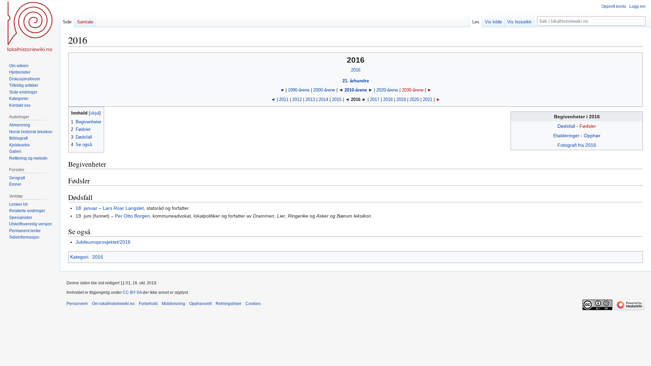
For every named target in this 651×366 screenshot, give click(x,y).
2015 (336, 99)
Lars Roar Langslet (123, 208)
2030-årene (412, 90)
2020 (414, 99)
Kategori (79, 257)
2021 (427, 99)
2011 (284, 99)
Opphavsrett (200, 303)
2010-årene (355, 90)
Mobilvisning (173, 303)
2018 (388, 99)
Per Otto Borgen (132, 216)
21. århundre (355, 80)
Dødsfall (566, 126)
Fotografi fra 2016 (576, 145)
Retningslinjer (228, 303)
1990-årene (299, 90)
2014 (323, 99)
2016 (355, 70)
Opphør (592, 135)
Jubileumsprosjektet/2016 (103, 242)
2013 (310, 99)
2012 (297, 99)
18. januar (86, 208)
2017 (374, 99)
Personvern (77, 303)
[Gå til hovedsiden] (30, 27)
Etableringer (566, 135)
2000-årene (324, 90)
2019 (401, 99)
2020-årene (387, 90)
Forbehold (148, 303)
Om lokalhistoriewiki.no (113, 303)
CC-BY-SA (132, 292)
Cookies (253, 303)
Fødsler (587, 126)
